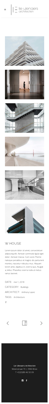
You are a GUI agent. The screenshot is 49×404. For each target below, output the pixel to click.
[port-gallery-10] (24, 51)
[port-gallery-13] (24, 151)
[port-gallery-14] (24, 185)
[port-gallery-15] (24, 218)
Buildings (24, 287)
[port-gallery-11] (24, 84)
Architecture (19, 297)
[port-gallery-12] (24, 118)
